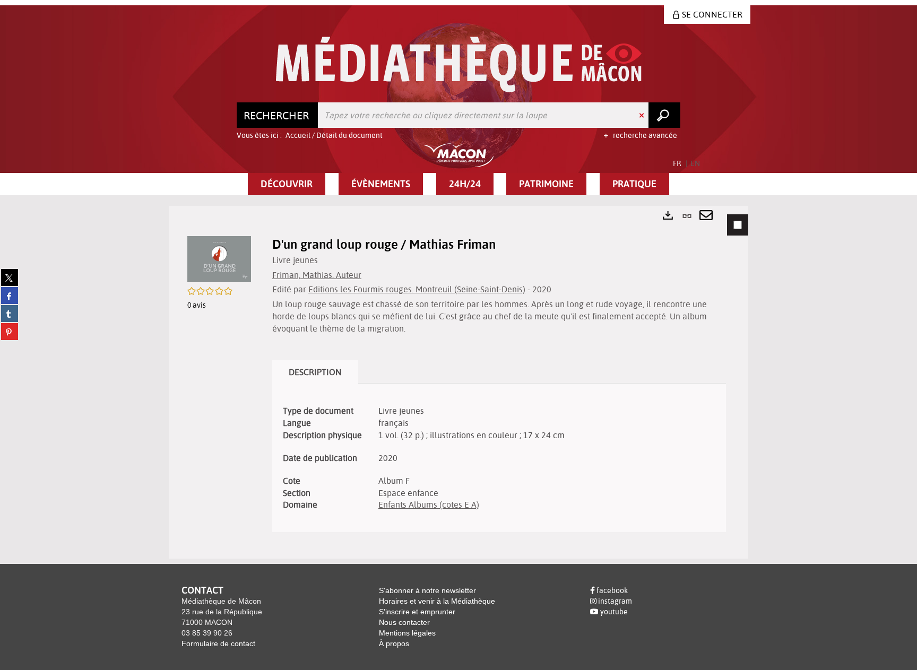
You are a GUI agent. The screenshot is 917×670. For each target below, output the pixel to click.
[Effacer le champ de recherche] (642, 115)
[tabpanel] (458, 382)
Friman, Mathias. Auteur (316, 274)
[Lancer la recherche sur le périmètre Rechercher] (664, 115)
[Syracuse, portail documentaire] (459, 64)
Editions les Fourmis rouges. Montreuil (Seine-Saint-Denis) (416, 289)
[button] (286, 184)
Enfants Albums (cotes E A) (428, 504)
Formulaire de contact (218, 643)
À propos (394, 643)
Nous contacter (404, 622)
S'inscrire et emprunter (417, 611)
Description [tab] (315, 372)
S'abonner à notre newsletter (427, 590)
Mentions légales (407, 633)
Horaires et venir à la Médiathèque (437, 601)
